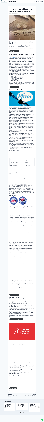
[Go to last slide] (5, 407)
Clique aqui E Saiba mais (14, 86)
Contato (41, 1)
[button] (42, 420)
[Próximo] (38, 407)
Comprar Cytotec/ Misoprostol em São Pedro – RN (29, 395)
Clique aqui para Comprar (14, 51)
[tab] (20, 412)
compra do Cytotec (12, 57)
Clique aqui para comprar (14, 294)
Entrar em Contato (13, 388)
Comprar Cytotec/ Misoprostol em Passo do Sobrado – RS (14, 395)
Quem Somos (38, 1)
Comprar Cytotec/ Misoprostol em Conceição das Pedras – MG (22, 405)
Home (34, 1)
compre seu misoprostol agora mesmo (16, 319)
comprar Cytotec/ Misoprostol (23, 41)
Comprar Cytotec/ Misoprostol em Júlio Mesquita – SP (8, 405)
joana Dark (11, 13)
